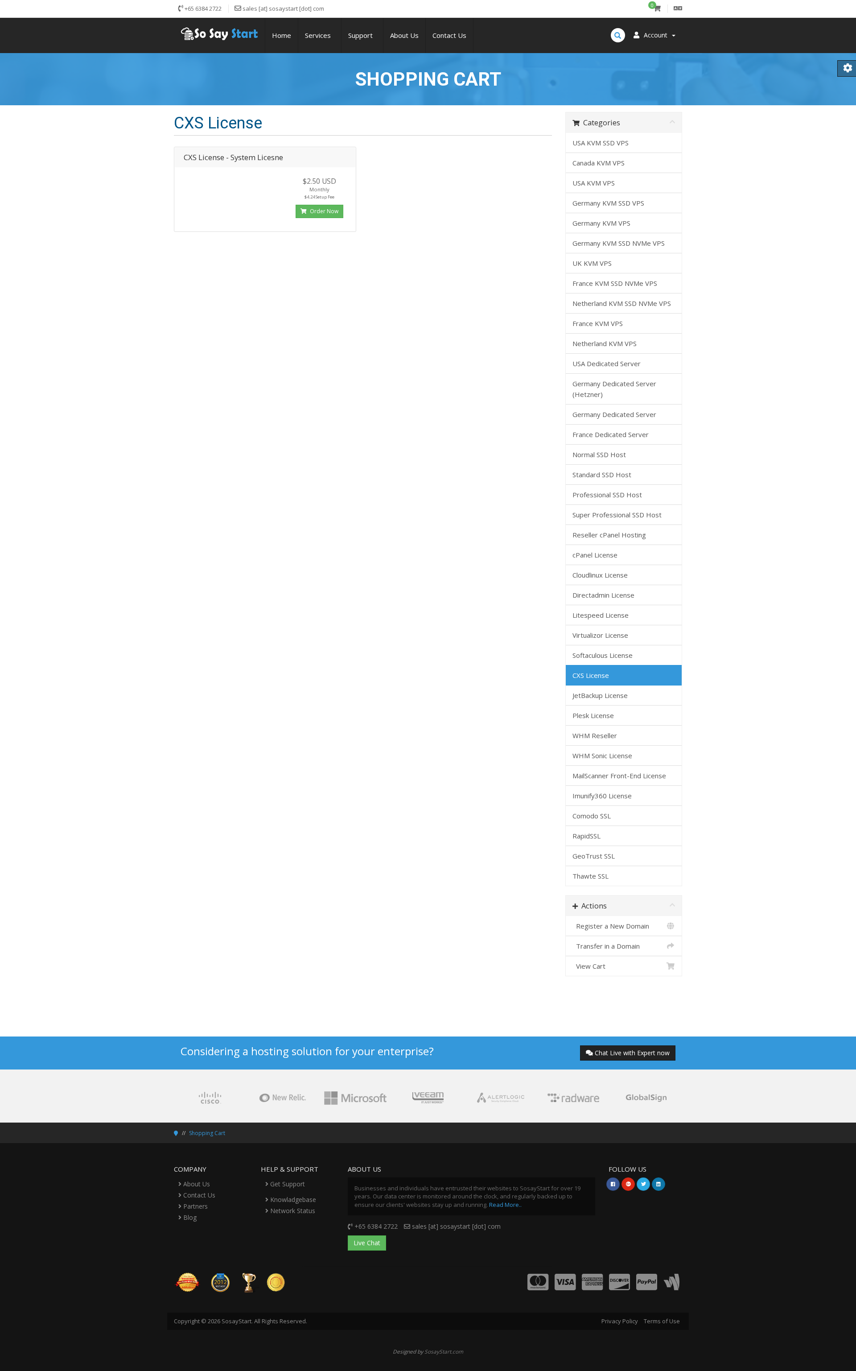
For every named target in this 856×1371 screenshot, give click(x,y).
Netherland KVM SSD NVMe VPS (621, 303)
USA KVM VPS (593, 182)
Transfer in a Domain (606, 946)
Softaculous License (602, 655)
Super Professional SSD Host (617, 514)
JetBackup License (600, 695)
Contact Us (449, 35)
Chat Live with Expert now (632, 1053)
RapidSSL (586, 835)
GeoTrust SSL (593, 855)
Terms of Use (662, 1321)
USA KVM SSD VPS (600, 142)
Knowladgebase (292, 1199)
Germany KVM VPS (601, 223)
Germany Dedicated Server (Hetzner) (614, 389)
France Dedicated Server (610, 434)
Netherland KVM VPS (604, 343)
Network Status (291, 1210)
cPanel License (594, 554)
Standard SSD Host (601, 474)
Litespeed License (600, 615)
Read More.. (505, 1205)
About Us (404, 35)
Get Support (286, 1184)
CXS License (590, 675)
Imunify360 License (602, 795)
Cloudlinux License (600, 574)
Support (362, 35)
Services (319, 35)
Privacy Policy (619, 1321)
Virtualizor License (600, 635)
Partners (194, 1206)
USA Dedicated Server (606, 363)
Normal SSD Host (599, 454)
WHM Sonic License (602, 755)
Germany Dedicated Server (614, 414)
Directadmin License (603, 595)
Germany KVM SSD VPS (608, 202)
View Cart (588, 966)
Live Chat (367, 1243)
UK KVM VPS (592, 263)
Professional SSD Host (607, 494)
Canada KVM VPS (598, 162)
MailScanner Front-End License (619, 775)
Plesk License (593, 715)
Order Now (323, 211)
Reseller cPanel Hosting (609, 534)
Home (281, 35)
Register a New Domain (610, 925)
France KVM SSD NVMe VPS (614, 283)
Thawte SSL (590, 875)
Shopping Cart (207, 1133)
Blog (189, 1217)
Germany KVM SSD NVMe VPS (618, 243)
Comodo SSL (591, 815)
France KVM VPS (597, 323)
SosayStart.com (443, 1351)
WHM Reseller (594, 735)
